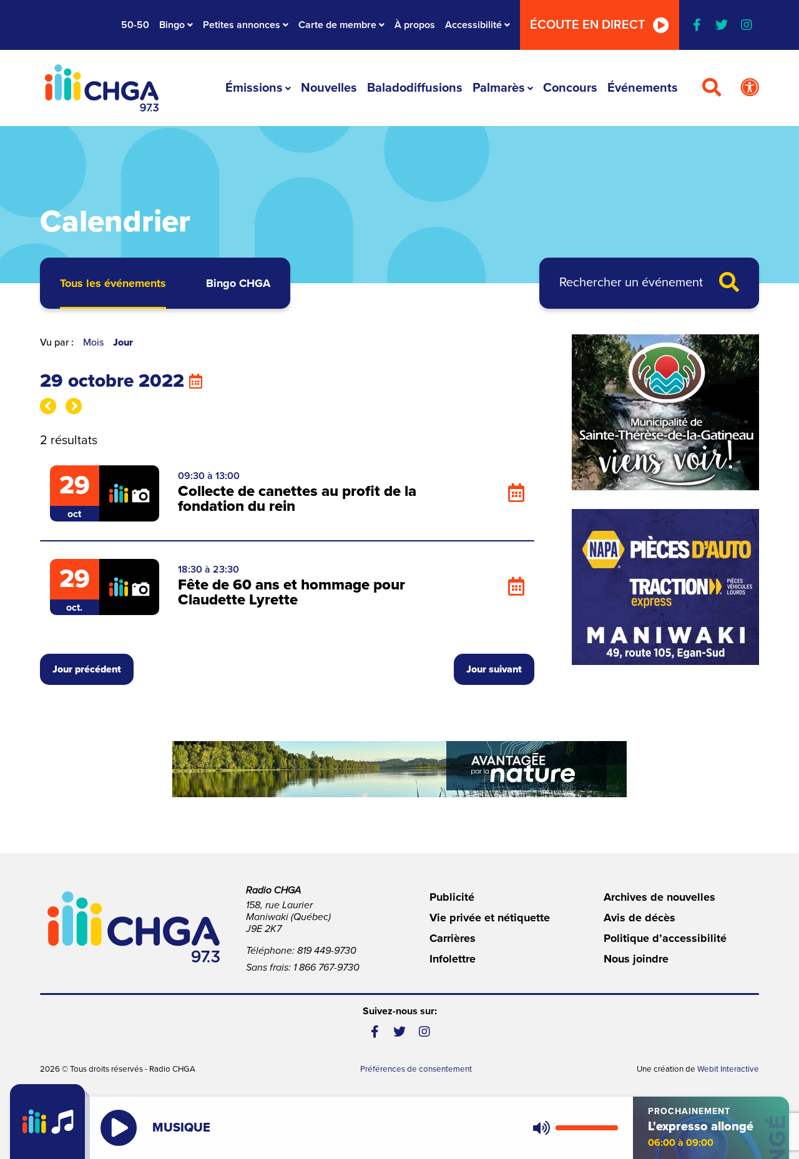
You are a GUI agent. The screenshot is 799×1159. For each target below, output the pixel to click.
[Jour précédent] (48, 406)
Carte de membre (337, 25)
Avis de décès (639, 917)
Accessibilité (473, 25)
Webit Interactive (728, 1069)
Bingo (172, 25)
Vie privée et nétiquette (489, 917)
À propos (415, 25)
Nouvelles (329, 87)
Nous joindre (636, 959)
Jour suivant (494, 669)
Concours (570, 87)
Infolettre (452, 959)
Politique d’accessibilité (665, 938)
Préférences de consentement (416, 1069)
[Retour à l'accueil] (102, 88)
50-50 (135, 25)
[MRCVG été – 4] (399, 769)
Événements (642, 87)
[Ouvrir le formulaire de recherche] (711, 88)
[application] (572, 1128)
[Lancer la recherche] (729, 283)
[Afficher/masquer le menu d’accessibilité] (749, 88)
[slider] (587, 1128)
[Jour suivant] (74, 406)
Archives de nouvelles (659, 897)
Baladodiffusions (415, 87)
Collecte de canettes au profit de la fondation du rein (297, 498)
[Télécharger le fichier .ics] (516, 493)
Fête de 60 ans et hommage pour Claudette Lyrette (291, 592)
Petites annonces (241, 25)
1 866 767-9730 (326, 967)
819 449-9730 (326, 950)
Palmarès (499, 87)
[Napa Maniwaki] (665, 587)
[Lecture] (118, 1128)
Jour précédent (86, 669)
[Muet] (540, 1127)
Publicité (451, 897)
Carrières (452, 938)
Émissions (254, 87)
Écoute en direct (587, 24)
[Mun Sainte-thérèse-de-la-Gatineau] (665, 412)
